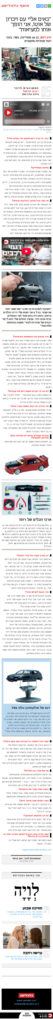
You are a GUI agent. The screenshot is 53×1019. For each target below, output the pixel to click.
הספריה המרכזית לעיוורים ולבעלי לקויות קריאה (27, 131)
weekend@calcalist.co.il (26, 1004)
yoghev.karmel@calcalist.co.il (36, 850)
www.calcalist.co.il (26, 1000)
